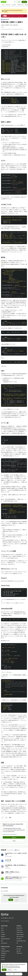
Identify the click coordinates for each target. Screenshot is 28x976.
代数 (11, 25)
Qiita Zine (19, 951)
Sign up (9, 969)
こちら (24, 315)
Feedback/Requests (5, 938)
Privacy (2, 932)
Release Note (19, 928)
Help (2, 940)
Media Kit (3, 936)
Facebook (3, 955)
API (17, 943)
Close (15, 969)
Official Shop (19, 953)
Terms (2, 930)
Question (14, 4)
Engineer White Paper (21, 940)
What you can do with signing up (10, 834)
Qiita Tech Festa (20, 936)
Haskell (2, 25)
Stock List (8, 4)
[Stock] (6, 817)
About (2, 928)
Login (19, 1)
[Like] (2, 817)
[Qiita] (3, 2)
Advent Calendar (20, 934)
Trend (3, 4)
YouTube (3, 957)
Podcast (3, 959)
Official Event (21, 4)
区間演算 (7, 25)
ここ (17, 581)
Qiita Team (19, 948)
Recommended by (11, 850)
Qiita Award (19, 938)
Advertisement (4, 943)
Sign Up (17, 899)
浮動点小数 (15, 25)
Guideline (3, 934)
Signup (24, 1)
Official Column (20, 932)
